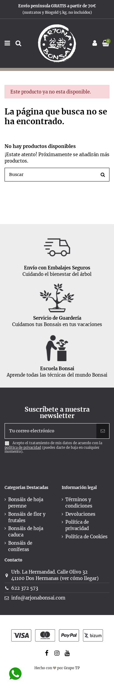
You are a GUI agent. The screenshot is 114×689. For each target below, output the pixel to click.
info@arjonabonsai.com (38, 598)
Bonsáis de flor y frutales (27, 517)
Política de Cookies (86, 537)
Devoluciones (80, 514)
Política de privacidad (77, 525)
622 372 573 (24, 588)
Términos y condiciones (78, 503)
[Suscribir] (102, 431)
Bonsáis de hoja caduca (25, 532)
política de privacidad (23, 447)
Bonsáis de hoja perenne (25, 503)
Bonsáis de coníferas (20, 546)
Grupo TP (72, 668)
